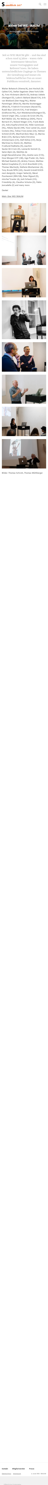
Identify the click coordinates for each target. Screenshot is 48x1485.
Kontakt (5, 1469)
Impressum (17, 1474)
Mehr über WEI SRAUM (12, 196)
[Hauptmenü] (45, 4)
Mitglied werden (18, 1469)
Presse (31, 1469)
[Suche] (40, 4)
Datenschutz (6, 1474)
